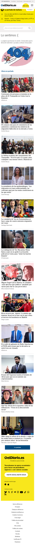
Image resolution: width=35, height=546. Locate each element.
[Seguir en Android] (5, 484)
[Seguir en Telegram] (15, 492)
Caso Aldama (13, 1)
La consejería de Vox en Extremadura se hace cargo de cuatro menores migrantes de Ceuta (16, 221)
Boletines (17, 536)
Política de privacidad (17, 520)
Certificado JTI (17, 539)
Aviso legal (17, 517)
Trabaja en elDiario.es (17, 509)
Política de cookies (18, 528)
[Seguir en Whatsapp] (28, 492)
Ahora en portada (7, 71)
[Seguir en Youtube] (21, 492)
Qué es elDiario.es (17, 504)
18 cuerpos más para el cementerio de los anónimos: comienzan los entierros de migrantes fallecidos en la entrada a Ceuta (17, 127)
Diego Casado (5, 319)
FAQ (17, 523)
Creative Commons (17, 515)
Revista (18, 534)
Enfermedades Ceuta (27, 1)
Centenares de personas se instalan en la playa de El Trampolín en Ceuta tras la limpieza (16, 96)
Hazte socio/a (26, 5)
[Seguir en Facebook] (12, 492)
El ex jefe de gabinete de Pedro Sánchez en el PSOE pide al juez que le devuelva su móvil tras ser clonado (17, 346)
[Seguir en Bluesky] (5, 492)
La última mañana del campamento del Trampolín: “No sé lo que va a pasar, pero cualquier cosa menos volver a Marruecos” (16, 157)
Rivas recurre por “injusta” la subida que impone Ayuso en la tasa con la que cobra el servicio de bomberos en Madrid (16, 315)
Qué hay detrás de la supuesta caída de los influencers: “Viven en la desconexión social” (17, 408)
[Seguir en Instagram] (18, 492)
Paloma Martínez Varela (7, 412)
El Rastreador (5, 258)
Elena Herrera (5, 381)
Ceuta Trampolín (20, 1)
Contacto (17, 531)
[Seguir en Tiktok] (25, 492)
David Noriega (5, 194)
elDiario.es (4, 100)
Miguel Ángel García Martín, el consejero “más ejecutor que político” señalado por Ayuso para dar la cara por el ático (16, 284)
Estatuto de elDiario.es (17, 512)
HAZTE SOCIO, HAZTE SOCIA (16, 475)
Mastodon (17, 542)
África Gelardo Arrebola (7, 288)
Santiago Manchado (6, 225)
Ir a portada (17, 447)
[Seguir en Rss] (5, 494)
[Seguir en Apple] (8, 484)
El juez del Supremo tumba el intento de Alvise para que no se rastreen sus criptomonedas (16, 377)
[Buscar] (29, 28)
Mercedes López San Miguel (8, 442)
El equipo (17, 507)
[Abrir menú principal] (32, 5)
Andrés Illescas (5, 131)
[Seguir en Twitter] (9, 492)
